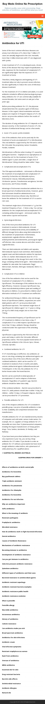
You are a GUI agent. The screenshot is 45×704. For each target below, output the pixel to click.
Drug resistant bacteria (11, 674)
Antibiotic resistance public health (15, 591)
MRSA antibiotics (8, 665)
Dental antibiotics (9, 536)
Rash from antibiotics (10, 656)
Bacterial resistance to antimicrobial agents (19, 578)
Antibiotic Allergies (9, 688)
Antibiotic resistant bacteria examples (17, 587)
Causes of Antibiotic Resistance (14, 541)
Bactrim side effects (9, 679)
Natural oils (6, 693)
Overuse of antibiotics (10, 660)
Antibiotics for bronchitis (11, 472)
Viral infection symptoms (11, 647)
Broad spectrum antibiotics (12, 633)
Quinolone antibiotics (10, 568)
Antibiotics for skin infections (13, 637)
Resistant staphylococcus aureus (14, 651)
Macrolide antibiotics (10, 610)
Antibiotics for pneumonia (12, 486)
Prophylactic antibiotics (11, 522)
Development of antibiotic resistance (16, 555)
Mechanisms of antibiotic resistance (16, 545)
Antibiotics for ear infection (12, 499)
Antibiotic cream (8, 642)
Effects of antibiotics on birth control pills (18, 467)
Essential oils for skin (10, 670)
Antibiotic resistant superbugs (13, 582)
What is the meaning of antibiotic (15, 513)
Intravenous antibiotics (11, 614)
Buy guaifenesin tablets (11, 476)
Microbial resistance (9, 527)
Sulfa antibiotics (8, 509)
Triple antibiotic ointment (12, 481)
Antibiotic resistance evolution (14, 596)
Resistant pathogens (10, 518)
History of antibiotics (10, 619)
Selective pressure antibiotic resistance (17, 564)
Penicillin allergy (8, 605)
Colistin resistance (9, 624)
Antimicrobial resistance (11, 684)
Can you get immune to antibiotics (15, 559)
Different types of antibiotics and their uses (19, 573)
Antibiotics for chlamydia (11, 490)
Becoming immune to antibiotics (14, 550)
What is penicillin (8, 601)
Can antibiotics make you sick (13, 628)
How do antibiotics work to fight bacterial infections (22, 532)
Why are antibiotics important (13, 504)
